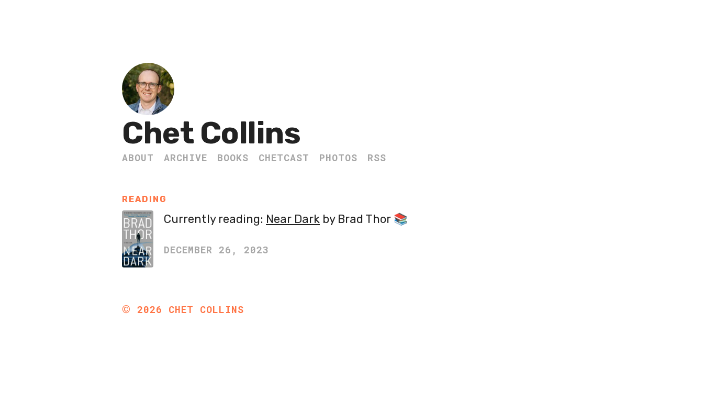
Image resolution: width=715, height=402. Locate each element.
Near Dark (293, 219)
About (138, 157)
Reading (144, 199)
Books (233, 157)
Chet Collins (211, 133)
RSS (376, 157)
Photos (338, 157)
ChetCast (284, 157)
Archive (185, 157)
